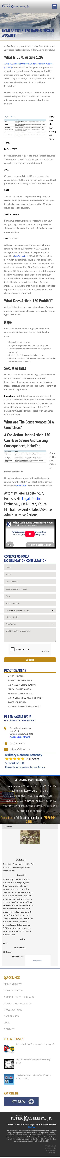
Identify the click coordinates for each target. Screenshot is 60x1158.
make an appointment (20, 736)
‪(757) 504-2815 (17, 743)
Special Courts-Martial (20, 689)
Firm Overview (12, 984)
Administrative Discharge (19, 996)
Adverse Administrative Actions (24, 706)
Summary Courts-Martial (20, 693)
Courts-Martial (16, 676)
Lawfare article (21, 256)
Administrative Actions (18, 1003)
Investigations (13, 1009)
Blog (7, 1022)
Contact (9, 1029)
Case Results (11, 1016)
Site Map (31, 1127)
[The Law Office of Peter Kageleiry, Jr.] (16, 6)
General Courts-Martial (20, 680)
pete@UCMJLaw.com (20, 749)
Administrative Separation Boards (25, 698)
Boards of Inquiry (17, 702)
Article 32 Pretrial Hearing (22, 685)
